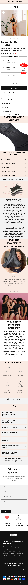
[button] (3, 6)
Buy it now (14, 88)
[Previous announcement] (3, 1)
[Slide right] (17, 38)
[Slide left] (10, 38)
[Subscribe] (23, 569)
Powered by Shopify (17, 582)
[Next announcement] (25, 1)
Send (6, 511)
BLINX (11, 582)
